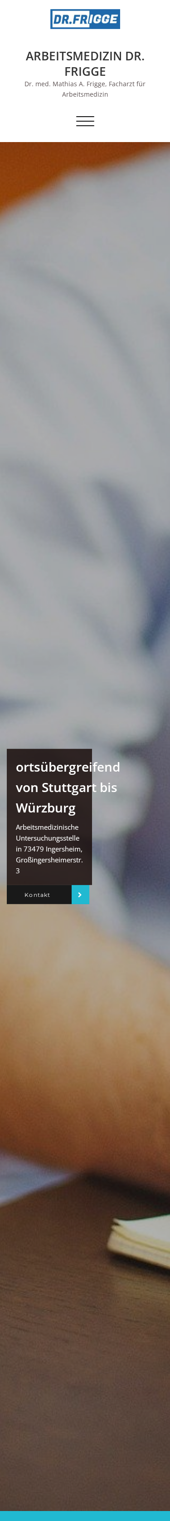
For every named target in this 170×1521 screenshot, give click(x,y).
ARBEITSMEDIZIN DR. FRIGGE (85, 63)
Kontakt (37, 894)
